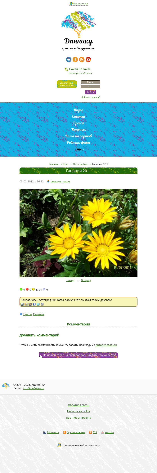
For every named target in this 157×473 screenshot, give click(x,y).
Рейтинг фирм (78, 142)
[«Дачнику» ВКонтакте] (68, 59)
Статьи (78, 116)
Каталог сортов (78, 136)
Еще (78, 149)
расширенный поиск (80, 73)
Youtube (109, 432)
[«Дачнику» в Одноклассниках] (75, 59)
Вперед (86, 280)
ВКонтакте (53, 432)
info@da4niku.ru (33, 388)
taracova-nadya (60, 181)
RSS (95, 432)
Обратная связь (78, 405)
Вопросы (78, 129)
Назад (70, 280)
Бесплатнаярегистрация (67, 84)
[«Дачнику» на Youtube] (88, 59)
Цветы (27, 314)
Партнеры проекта (78, 417)
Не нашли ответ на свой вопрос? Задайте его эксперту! (79, 355)
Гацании (38, 314)
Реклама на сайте (78, 411)
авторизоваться (106, 345)
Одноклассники (76, 432)
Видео (78, 110)
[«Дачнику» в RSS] (81, 59)
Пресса (78, 123)
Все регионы (80, 3)
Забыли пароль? (91, 97)
